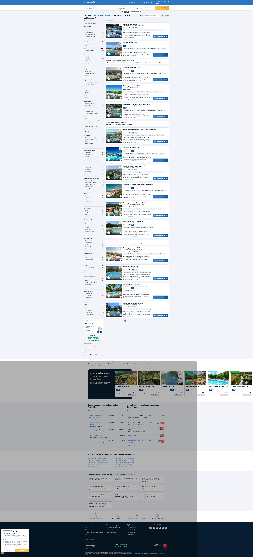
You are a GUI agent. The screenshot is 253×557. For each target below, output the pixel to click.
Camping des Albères (130, 248)
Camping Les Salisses (130, 86)
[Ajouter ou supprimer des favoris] (121, 36)
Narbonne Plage (136, 130)
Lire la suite (132, 37)
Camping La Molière (167, 386)
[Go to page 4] (114, 36)
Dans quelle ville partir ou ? (151, 480)
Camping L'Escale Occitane (238, 386)
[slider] (84, 47)
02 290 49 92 (157, 3)
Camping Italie (131, 534)
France (92, 12)
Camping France (131, 532)
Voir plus (99, 120)
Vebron (172, 387)
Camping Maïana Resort (130, 24)
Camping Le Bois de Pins (130, 266)
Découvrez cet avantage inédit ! (154, 62)
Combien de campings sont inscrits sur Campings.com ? (151, 496)
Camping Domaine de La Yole (132, 67)
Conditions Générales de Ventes (113, 527)
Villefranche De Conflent (138, 286)
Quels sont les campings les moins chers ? (98, 488)
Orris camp (91, 441)
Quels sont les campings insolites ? (98, 495)
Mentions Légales (110, 529)
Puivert (149, 387)
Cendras (135, 222)
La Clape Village (128, 42)
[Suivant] (168, 321)
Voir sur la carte (165, 15)
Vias (134, 87)
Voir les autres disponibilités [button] (160, 36)
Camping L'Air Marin (129, 148)
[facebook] (152, 545)
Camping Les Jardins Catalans (132, 203)
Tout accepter (22, 550)
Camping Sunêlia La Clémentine (133, 221)
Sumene (218, 387)
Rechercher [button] (164, 7)
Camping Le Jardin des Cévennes (133, 303)
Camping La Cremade (121, 386)
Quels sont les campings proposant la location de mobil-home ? (124, 496)
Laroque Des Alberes (137, 249)
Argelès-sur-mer (137, 204)
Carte (142, 25)
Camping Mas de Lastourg (131, 285)
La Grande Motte (136, 25)
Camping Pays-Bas (132, 529)
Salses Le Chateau (137, 267)
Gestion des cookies (89, 539)
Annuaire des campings (90, 537)
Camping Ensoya (93, 430)
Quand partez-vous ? (121, 6)
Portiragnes (135, 186)
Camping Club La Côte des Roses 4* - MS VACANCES (139, 129)
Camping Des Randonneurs (192, 386)
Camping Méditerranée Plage (132, 166)
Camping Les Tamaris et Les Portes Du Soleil (137, 184)
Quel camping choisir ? (124, 479)
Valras (134, 69)
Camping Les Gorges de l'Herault (217, 386)
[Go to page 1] (112, 36)
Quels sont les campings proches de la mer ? (151, 488)
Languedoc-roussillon (128, 25)
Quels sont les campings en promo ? (123, 487)
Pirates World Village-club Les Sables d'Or (136, 104)
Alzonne (241, 387)
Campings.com (87, 12)
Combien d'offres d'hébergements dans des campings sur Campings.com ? (97, 505)
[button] (2, 552)
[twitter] (157, 545)
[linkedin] (159, 545)
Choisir (8, 550)
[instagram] (155, 545)
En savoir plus (110, 20)
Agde (134, 44)
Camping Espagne (132, 537)
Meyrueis (135, 304)
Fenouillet (196, 387)
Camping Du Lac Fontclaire (146, 386)
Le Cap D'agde (136, 105)
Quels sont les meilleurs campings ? (98, 479)
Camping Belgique (132, 527)
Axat (125, 387)
